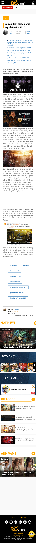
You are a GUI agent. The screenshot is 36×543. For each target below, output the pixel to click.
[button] (34, 370)
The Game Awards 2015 (18, 298)
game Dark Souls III (16, 276)
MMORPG (17, 309)
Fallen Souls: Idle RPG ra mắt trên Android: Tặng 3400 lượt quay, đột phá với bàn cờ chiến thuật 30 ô (18, 347)
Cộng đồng (13, 265)
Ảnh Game (8, 453)
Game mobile (6, 330)
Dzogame (15, 311)
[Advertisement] (18, 496)
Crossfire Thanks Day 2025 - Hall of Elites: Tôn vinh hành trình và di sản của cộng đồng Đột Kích (19, 60)
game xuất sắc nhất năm (18, 287)
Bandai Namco (15, 282)
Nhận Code (22, 407)
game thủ (26, 265)
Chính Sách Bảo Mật (18, 533)
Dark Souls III (14, 271)
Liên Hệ (12, 518)
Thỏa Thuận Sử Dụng (18, 535)
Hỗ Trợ (23, 518)
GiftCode (8, 399)
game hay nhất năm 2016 (18, 292)
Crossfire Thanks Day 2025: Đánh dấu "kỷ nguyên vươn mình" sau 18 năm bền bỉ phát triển (20, 42)
